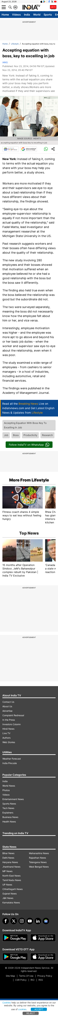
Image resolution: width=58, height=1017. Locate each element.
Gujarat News (9, 893)
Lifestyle (15, 44)
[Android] (44, 1)
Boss (16, 435)
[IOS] (41, 1)
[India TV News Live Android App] (15, 938)
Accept (38, 1009)
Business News (10, 817)
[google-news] (46, 921)
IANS (5, 62)
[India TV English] (31, 7)
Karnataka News (11, 902)
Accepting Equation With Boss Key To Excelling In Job (25, 425)
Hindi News (8, 728)
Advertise (7, 710)
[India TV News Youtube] (55, 1)
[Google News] (10, 149)
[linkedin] (38, 921)
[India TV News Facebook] (49, 1)
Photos (6, 790)
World (36, 14)
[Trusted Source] (28, 149)
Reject (30, 1013)
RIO (32, 979)
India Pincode (9, 763)
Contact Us (8, 702)
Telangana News (38, 862)
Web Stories (8, 742)
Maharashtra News (39, 853)
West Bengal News (39, 866)
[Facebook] (5, 921)
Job (6, 435)
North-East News (11, 875)
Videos (16, 14)
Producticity (30, 435)
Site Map (10, 975)
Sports (48, 14)
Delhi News (8, 857)
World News (8, 785)
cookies (22, 1009)
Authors (6, 737)
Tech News (8, 808)
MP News (7, 871)
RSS (41, 979)
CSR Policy (21, 979)
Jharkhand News (11, 866)
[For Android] (15, 957)
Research (47, 435)
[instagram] (22, 921)
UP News (7, 884)
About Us (7, 706)
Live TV (6, 733)
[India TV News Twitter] (52, 1)
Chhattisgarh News (12, 889)
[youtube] (30, 921)
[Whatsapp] (46, 149)
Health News (9, 821)
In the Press (8, 719)
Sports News (9, 803)
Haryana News (10, 862)
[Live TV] (53, 7)
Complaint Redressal (13, 715)
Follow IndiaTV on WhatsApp (26, 444)
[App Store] (43, 938)
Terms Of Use (26, 975)
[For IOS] (43, 957)
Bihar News (8, 853)
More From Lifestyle (29, 480)
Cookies (6, 1002)
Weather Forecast (11, 758)
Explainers (7, 812)
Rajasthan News (37, 857)
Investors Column (11, 724)
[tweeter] (13, 921)
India (27, 14)
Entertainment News (13, 799)
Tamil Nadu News (11, 880)
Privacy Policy (44, 975)
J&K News (7, 898)
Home (5, 14)
